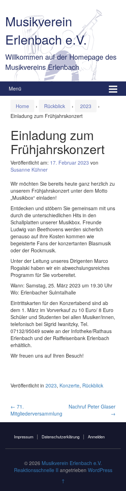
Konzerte (69, 385)
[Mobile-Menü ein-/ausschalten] (113, 88)
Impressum (23, 436)
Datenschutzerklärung (60, 436)
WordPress (100, 469)
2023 (85, 106)
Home (22, 106)
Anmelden (96, 436)
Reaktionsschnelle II (36, 469)
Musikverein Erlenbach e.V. (46, 30)
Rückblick (54, 106)
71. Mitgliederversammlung (36, 410)
